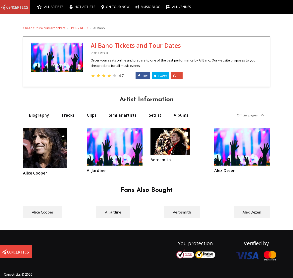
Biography (39, 115)
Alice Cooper (42, 212)
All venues (181, 7)
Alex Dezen (252, 212)
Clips (91, 115)
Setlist (155, 115)
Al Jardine (113, 212)
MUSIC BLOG (150, 7)
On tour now (118, 7)
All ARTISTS (54, 7)
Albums (181, 115)
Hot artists (85, 7)
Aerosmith (182, 212)
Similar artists (123, 115)
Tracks (68, 115)
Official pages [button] (247, 115)
